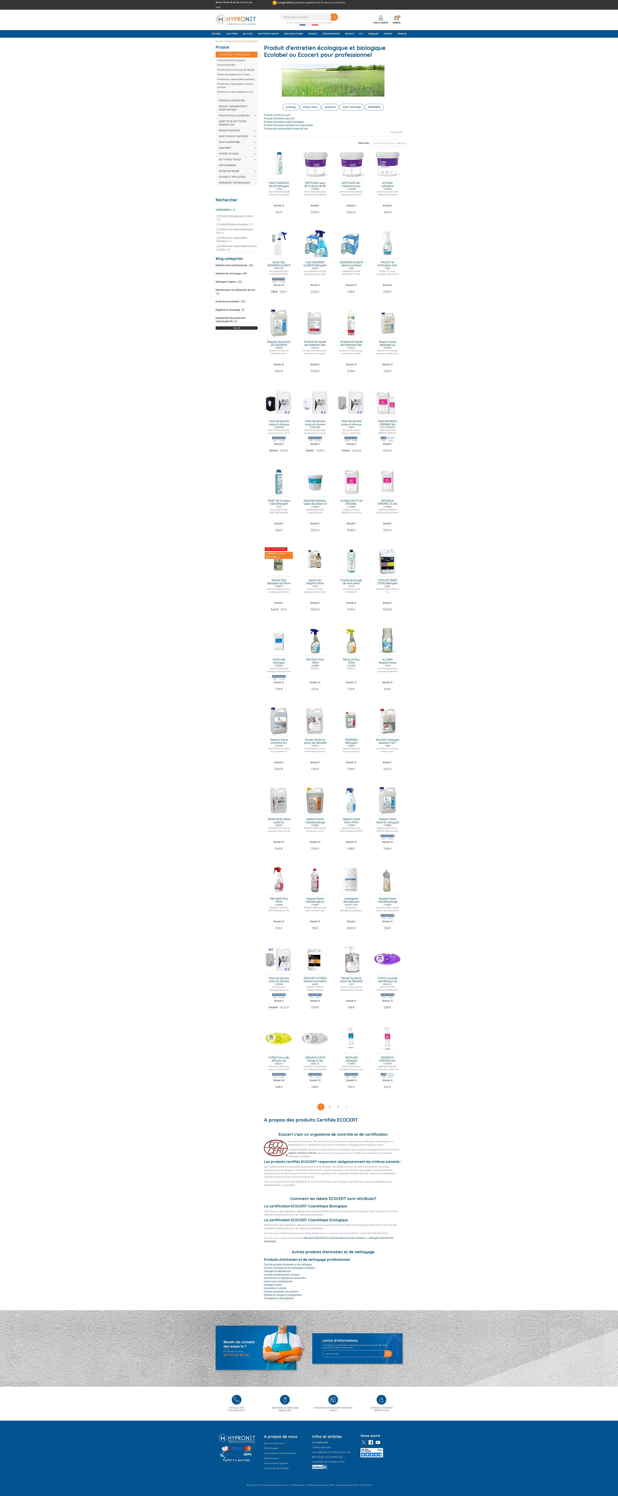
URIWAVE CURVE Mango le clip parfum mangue (315, 1059)
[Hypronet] (236, 19)
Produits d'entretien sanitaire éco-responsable (288, 125)
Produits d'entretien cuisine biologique (284, 121)
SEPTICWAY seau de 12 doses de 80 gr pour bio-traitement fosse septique (315, 184)
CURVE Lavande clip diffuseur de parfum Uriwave (387, 980)
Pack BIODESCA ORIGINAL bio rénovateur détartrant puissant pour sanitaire (387, 423)
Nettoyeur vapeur (268, 33)
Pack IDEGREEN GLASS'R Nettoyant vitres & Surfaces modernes (315, 264)
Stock (277, 205)
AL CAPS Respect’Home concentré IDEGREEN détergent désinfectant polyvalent (387, 661)
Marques (373, 33)
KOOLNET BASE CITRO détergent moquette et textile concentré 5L (387, 582)
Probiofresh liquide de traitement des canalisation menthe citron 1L (351, 343)
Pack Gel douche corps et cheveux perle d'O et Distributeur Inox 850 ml (279, 980)
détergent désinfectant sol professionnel (324, 1237)
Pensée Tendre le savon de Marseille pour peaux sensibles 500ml (351, 980)
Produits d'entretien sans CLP (279, 118)
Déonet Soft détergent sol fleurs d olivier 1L (278, 582)
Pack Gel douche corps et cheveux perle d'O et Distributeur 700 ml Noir (279, 423)
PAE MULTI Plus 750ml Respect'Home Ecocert (315, 661)
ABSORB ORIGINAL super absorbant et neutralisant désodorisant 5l (315, 502)
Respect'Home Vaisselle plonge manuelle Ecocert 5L (315, 821)
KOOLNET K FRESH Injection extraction (315, 980)
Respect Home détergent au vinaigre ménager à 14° (387, 343)
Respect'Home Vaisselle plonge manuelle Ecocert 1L (387, 900)
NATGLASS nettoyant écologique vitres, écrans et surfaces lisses (351, 1059)
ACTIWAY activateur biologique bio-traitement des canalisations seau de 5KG (387, 184)
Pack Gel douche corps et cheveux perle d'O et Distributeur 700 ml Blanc (315, 423)
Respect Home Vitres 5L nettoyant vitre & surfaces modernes (387, 821)
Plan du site (365, 1485)
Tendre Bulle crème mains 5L (279, 821)
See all (236, 327)
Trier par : (364, 143)
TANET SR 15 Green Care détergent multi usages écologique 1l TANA (279, 502)
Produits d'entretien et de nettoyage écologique (289, 1267)
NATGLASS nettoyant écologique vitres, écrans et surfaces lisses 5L (279, 661)
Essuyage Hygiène (293, 33)
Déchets (349, 33)
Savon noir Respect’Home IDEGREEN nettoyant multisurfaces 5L (315, 582)
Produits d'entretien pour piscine (281, 1291)
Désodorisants (331, 33)
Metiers (388, 33)
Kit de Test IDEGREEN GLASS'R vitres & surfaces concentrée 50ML (278, 264)
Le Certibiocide (320, 1442)
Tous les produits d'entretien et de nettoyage (288, 1264)
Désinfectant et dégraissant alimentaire (285, 1278)
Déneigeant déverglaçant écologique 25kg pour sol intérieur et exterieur (351, 900)
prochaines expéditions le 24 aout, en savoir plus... (319, 2)
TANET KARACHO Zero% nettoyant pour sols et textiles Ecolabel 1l (279, 184)
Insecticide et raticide (275, 1288)
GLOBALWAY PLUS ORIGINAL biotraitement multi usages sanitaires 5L (351, 502)
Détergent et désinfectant (277, 1271)
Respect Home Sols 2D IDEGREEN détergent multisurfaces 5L (278, 343)
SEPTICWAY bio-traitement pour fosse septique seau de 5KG (351, 184)
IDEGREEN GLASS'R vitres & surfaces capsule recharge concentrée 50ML (351, 264)
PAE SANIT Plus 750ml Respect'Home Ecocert (279, 900)
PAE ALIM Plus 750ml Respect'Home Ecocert (351, 661)
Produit (312, 33)
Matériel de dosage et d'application (283, 1294)
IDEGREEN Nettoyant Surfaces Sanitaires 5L (351, 741)
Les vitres (232, 33)
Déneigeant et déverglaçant (279, 1298)
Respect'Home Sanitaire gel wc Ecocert (315, 900)
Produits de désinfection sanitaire (281, 1274)
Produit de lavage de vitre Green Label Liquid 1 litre (351, 582)
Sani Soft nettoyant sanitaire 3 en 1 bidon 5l (387, 741)
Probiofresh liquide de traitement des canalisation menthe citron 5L (315, 343)
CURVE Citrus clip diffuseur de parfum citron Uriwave (279, 1059)
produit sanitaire (356, 1237)
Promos (402, 33)
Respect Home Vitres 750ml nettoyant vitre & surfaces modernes (351, 821)
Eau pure (248, 33)
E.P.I (361, 33)
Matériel (216, 33)
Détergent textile (273, 1284)
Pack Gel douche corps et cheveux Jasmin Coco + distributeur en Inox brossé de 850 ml (351, 423)
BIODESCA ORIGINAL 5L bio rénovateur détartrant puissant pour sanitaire (387, 502)
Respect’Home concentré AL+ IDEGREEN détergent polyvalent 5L (279, 741)
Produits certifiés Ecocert (277, 115)
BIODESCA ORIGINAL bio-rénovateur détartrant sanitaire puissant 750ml (387, 1059)
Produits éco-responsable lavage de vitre (286, 128)
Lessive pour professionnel (278, 1281)
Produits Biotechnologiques (236, 224)
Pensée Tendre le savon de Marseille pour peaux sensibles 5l (315, 741)
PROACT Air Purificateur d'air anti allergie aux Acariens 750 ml (387, 264)
